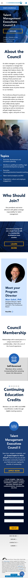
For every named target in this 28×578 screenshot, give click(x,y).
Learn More (14, 244)
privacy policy (21, 568)
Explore (13, 31)
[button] (9, 386)
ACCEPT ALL (14, 574)
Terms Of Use (10, 559)
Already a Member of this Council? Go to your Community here (10, 39)
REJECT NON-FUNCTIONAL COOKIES (14, 576)
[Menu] (2, 2)
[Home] (14, 3)
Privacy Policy (6, 561)
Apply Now (14, 471)
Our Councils (9, 8)
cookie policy (20, 566)
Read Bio (8, 312)
